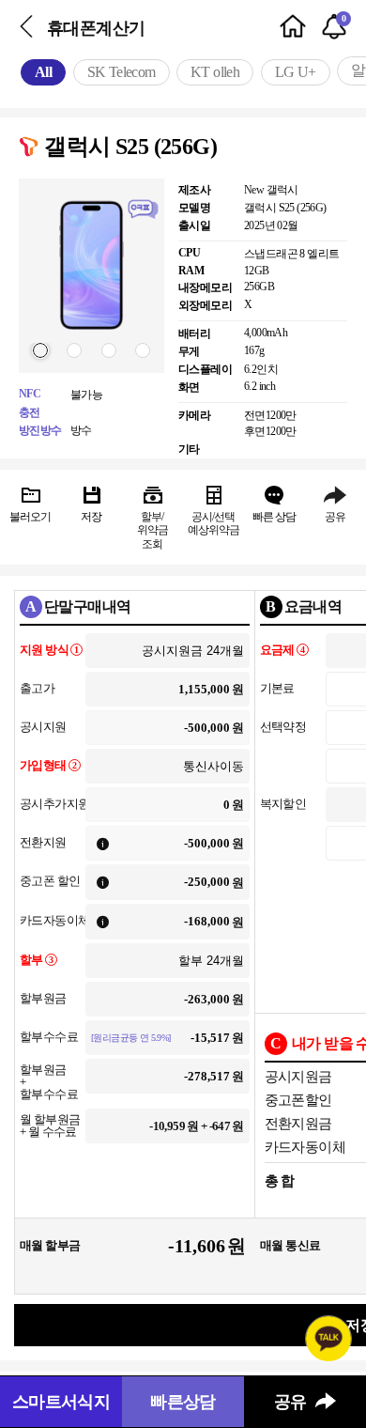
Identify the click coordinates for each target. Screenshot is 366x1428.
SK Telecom (121, 72)
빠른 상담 (274, 516)
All (43, 72)
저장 (91, 516)
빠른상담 (183, 1401)
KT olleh (215, 72)
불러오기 (30, 516)
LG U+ (295, 72)
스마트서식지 (61, 1401)
